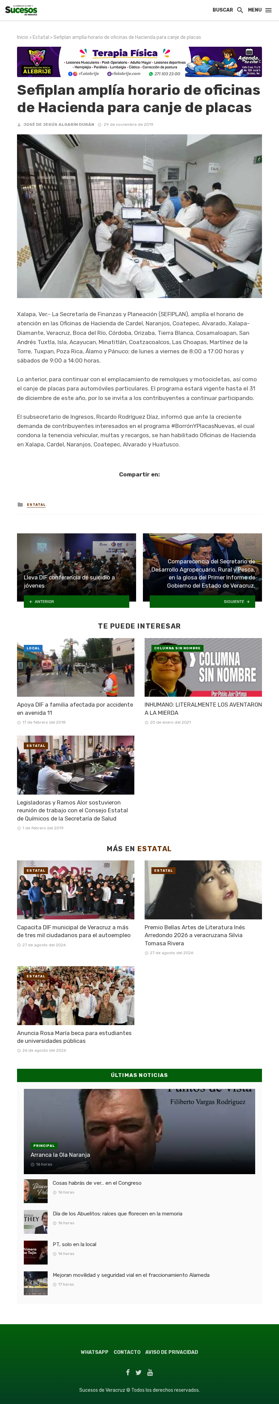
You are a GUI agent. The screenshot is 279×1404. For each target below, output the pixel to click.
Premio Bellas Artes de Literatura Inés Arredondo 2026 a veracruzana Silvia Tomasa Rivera (195, 935)
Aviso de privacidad (171, 1352)
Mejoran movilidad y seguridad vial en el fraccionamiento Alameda (131, 1275)
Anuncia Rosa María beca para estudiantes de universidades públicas (74, 1037)
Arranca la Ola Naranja (60, 1154)
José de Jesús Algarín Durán (58, 124)
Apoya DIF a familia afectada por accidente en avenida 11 (75, 708)
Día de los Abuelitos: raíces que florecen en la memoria (117, 1214)
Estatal (41, 37)
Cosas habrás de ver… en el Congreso (97, 1183)
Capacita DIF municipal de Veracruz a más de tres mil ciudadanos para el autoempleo (74, 931)
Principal (44, 1146)
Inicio (22, 37)
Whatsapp (95, 1352)
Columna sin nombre (177, 648)
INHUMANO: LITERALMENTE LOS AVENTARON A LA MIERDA (203, 708)
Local (33, 648)
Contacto (127, 1352)
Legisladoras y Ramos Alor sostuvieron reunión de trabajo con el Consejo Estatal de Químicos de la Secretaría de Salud (72, 810)
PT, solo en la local (74, 1244)
